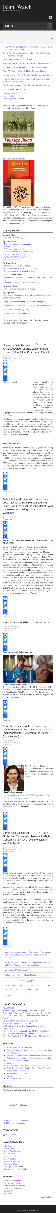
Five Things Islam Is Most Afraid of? (19, 59)
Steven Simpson (37, 106)
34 (26, 986)
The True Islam (10, 1183)
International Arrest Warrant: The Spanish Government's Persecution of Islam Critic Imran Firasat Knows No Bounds (28, 954)
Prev (14, 986)
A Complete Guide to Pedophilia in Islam (21, 268)
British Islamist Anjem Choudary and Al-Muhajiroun (26, 85)
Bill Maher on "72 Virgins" (14, 1123)
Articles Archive (10, 94)
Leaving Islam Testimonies (15, 99)
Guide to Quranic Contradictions (17, 244)
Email (48, 344)
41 (17, 990)
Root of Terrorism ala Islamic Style (18, 252)
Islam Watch (17, 6)
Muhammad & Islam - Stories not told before (22, 282)
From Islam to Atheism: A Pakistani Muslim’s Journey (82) (27, 1013)
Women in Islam (11, 259)
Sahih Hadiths (10, 1159)
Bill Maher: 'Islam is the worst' (16, 1120)
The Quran (8, 1146)
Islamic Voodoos (11, 247)
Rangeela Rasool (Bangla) (14, 306)
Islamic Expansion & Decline (16, 1169)
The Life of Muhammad (13, 314)
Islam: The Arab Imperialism (14, 289)
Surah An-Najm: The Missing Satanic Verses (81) (23, 1011)
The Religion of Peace (12, 1188)
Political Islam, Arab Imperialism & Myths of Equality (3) (26, 1031)
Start (7, 986)
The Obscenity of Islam (16, 622)
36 (38, 986)
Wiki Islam (8, 1194)
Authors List (9, 96)
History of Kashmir (12, 1161)
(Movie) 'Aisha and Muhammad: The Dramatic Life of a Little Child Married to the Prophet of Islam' (27, 963)
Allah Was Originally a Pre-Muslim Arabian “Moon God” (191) (28, 1036)
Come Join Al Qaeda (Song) (16, 970)
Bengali (32, 289)
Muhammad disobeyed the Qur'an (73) (18, 1034)
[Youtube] (50, 18)
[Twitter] (28, 369)
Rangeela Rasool (11, 302)
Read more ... (8, 492)
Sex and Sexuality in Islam (15, 254)
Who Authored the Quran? (15, 257)
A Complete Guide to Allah (15, 249)
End (36, 990)
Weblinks (49, 1197)
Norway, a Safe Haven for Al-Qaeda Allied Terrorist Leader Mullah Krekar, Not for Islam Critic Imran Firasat (26, 349)
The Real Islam (10, 1181)
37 (43, 986)
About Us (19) (8, 1008)
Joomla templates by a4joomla (28, 1210)
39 (6, 990)
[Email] (28, 374)
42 (22, 990)
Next (29, 990)
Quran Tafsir (9, 1149)
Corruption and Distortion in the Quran (19, 271)
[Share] (28, 378)
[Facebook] (28, 365)
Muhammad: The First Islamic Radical (20, 975)
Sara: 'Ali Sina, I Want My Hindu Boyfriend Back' (24, 71)
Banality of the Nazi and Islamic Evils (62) (20, 1021)
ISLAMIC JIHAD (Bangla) (14, 237)
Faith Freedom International (14, 1186)
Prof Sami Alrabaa (18, 108)
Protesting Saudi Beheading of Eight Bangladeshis (25, 67)
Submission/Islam (11, 1156)
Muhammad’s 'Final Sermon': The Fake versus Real (26, 63)
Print (40, 344)
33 (21, 986)
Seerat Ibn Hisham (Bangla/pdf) (16, 310)
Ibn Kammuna (33, 108)
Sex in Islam (8, 1191)
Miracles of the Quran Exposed (17, 266)
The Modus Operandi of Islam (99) (17, 1023)
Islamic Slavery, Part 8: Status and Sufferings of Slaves (28, 75)
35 (32, 986)
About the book (10, 106)
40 (11, 990)
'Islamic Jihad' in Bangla (14, 159)
